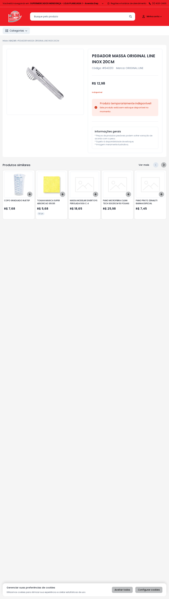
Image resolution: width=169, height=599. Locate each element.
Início (5, 40)
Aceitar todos (122, 589)
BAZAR (13, 40)
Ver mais (144, 165)
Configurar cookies (149, 589)
